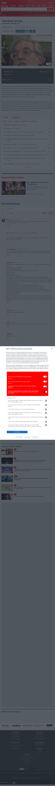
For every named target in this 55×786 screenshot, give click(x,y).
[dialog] (27, 393)
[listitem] (27, 373)
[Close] (52, 349)
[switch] (45, 377)
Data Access (27, 437)
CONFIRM (17, 432)
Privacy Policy (36, 437)
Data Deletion (19, 437)
